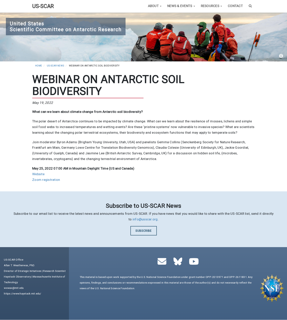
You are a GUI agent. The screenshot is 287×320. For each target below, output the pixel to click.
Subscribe (143, 230)
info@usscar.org (145, 219)
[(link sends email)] (163, 263)
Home (38, 65)
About (154, 6)
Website (38, 174)
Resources (210, 6)
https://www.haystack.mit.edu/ (22, 293)
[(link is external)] (178, 263)
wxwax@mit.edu (14, 287)
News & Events (180, 6)
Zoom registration (46, 180)
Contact (235, 6)
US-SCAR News (55, 65)
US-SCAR (43, 6)
